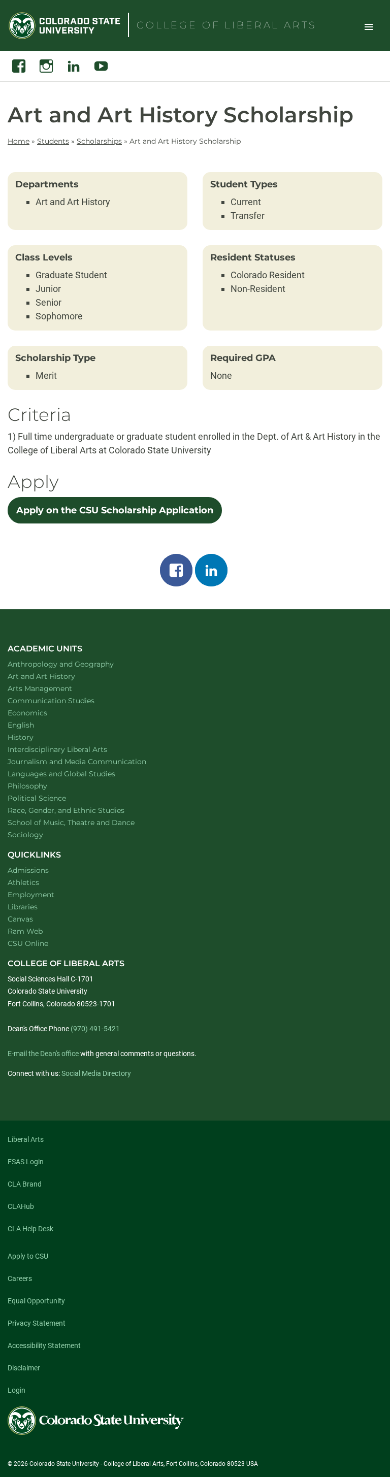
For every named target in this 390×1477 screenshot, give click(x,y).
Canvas (20, 919)
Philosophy (40, 786)
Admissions (28, 870)
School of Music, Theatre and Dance (84, 822)
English (34, 725)
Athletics (23, 882)
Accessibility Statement (44, 1345)
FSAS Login (26, 1162)
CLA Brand (25, 1184)
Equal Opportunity (36, 1301)
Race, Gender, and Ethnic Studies (79, 810)
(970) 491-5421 (95, 1029)
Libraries (23, 906)
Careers (20, 1278)
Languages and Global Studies (74, 773)
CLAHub (21, 1206)
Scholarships (99, 141)
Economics (40, 712)
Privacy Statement (37, 1323)
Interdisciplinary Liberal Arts (71, 749)
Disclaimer (24, 1368)
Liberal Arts (26, 1139)
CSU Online (28, 943)
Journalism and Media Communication (90, 761)
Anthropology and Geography (74, 664)
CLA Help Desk (30, 1229)
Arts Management (53, 688)
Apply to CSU (28, 1256)
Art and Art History (54, 676)
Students (53, 141)
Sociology (38, 834)
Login (16, 1390)
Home (18, 141)
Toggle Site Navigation (368, 26)
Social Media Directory (96, 1073)
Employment (31, 894)
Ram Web (25, 931)
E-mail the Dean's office (43, 1053)
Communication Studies (64, 700)
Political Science (50, 798)
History (33, 737)
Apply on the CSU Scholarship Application (114, 510)
